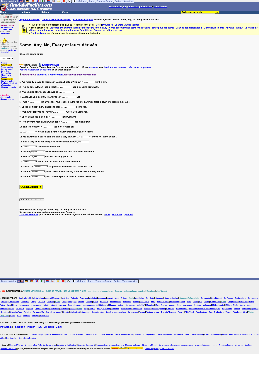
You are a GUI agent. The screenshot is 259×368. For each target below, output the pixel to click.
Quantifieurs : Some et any (93, 30)
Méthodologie (218, 305)
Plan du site (6, 75)
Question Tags (16, 312)
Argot (117, 298)
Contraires (25, 302)
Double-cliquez (38, 33)
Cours (3, 12)
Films (153, 302)
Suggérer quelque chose (116, 312)
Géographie (233, 302)
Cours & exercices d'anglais (56, 19)
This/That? (189, 312)
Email (59, 326)
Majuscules (130, 305)
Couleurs (41, 302)
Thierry (181, 312)
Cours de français (37, 334)
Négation (29, 309)
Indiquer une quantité (247, 28)
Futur (182, 302)
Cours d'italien (91, 334)
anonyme (93, 67)
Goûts (206, 302)
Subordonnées (98, 312)
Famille (136, 302)
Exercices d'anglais (83, 19)
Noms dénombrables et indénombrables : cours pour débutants (141, 28)
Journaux (77, 305)
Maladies (150, 305)
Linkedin (49, 326)
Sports (66, 312)
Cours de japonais (164, 334)
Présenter (246, 309)
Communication (171, 298)
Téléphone (237, 312)
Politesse (115, 309)
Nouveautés (6, 73)
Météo (235, 305)
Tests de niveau (152, 312)
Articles (124, 298)
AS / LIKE (27, 298)
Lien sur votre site (8, 87)
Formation (174, 302)
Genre (195, 302)
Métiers (228, 305)
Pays (86, 309)
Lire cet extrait (7, 69)
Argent (110, 298)
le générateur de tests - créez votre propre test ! (128, 67)
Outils (117, 281)
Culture (81, 281)
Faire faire (127, 302)
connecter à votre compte (50, 75)
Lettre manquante (90, 305)
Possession (137, 309)
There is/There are (168, 312)
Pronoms (170, 309)
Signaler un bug (8, 81)
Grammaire (215, 302)
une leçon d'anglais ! (8, 51)
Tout (210, 312)
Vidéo (12, 316)
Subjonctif (85, 312)
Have (9, 305)
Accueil (4, 63)
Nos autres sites (7, 99)
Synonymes (133, 312)
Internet (54, 305)
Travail (228, 312)
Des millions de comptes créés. (7, 27)
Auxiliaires (139, 298)
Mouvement (187, 305)
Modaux (172, 305)
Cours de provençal (212, 334)
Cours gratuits (8, 281)
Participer (26, 12)
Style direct (75, 312)
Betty (152, 298)
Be (147, 298)
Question (5, 312)
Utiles (65, 12)
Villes (19, 316)
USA (245, 312)
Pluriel (92, 309)
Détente (45, 12)
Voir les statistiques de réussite (35, 70)
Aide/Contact (6, 65)
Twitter (31, 326)
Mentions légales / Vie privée (231, 345)
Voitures (26, 316)
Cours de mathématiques (56, 334)
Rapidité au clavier (181, 334)
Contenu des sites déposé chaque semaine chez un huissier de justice (188, 345)
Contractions (13, 302)
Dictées (81, 302)
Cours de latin (197, 334)
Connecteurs (253, 298)
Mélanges (207, 305)
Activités (65, 298)
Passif (73, 309)
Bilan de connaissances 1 (189, 28)
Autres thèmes (131, 25)
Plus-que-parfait (103, 309)
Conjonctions (240, 298)
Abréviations (38, 298)
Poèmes (147, 309)
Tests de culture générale (144, 334)
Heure (14, 305)
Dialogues (72, 302)
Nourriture (20, 309)
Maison (121, 305)
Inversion (62, 305)
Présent (237, 309)
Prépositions (227, 309)
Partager (54, 65)
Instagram (6, 326)
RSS (39, 326)
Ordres (46, 309)
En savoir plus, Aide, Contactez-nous (40, 345)
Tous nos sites (129, 281)
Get (200, 302)
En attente (104, 302)
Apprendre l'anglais (29, 19)
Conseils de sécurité (86, 345)
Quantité (119, 25)
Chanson (159, 298)
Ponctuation (126, 309)
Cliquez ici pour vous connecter (8, 20)
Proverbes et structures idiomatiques (204, 309)
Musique (197, 305)
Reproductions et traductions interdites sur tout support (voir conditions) (126, 345)
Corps (33, 302)
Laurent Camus (16, 345)
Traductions (219, 312)
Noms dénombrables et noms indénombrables (54, 30)
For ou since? (163, 302)
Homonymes (24, 305)
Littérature (103, 305)
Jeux (90, 281)
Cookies (248, 345)
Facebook (19, 326)
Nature (242, 305)
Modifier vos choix (8, 349)
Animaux (102, 298)
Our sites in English (27, 338)
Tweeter (46, 65)
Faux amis (144, 302)
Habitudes (243, 302)
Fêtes (189, 302)
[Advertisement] (139, 247)
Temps (142, 312)
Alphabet (93, 298)
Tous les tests (201, 312)
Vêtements (44, 316)
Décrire (89, 302)
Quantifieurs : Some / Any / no (219, 28)
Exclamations (115, 302)
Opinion (38, 309)
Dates (64, 302)
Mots (98, 25)
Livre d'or (5, 71)
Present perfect (158, 309)
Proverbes (107, 25)
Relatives (27, 312)
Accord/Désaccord (53, 298)
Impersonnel (36, 305)
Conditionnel (216, 298)
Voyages (35, 316)
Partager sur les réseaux (164, 349)
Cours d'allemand (106, 334)
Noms (11, 309)
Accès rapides (7, 67)
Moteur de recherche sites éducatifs (237, 334)
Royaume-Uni (38, 312)
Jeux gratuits (6, 97)
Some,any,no (115, 30)
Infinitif (46, 305)
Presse (4, 77)
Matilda (164, 305)
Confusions (228, 298)
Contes (4, 302)
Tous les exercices (28, 214)
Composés (205, 298)
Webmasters (6, 85)
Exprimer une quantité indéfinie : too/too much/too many (78, 28)
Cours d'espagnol (76, 334)
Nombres (4, 309)
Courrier (50, 302)
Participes (54, 309)
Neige (249, 305)
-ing (20, 298)
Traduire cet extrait (9, 83)
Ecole (95, 302)
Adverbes (84, 298)
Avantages (5, 33)
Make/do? (141, 305)
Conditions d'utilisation (66, 345)
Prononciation (182, 309)
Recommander (7, 79)
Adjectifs (74, 298)
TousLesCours (103, 281)
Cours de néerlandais (124, 334)
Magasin (112, 305)
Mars (157, 305)
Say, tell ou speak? (54, 312)
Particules (64, 309)
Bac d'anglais (11, 338)
